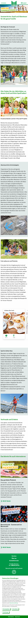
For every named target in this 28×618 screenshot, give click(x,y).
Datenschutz (11, 616)
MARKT (25, 3)
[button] (24, 324)
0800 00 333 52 (15, 565)
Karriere (14, 556)
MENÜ (4, 3)
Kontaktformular (14, 560)
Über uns (14, 558)
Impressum (17, 616)
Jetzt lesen (6, 501)
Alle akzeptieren (6, 609)
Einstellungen (5, 612)
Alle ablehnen (15, 609)
